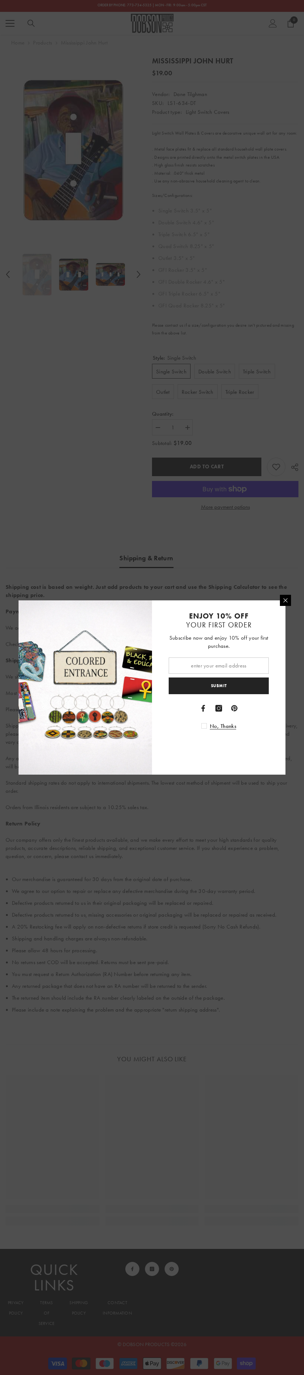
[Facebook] (203, 708)
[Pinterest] (234, 708)
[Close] (285, 600)
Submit (219, 685)
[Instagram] (219, 708)
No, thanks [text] (223, 726)
